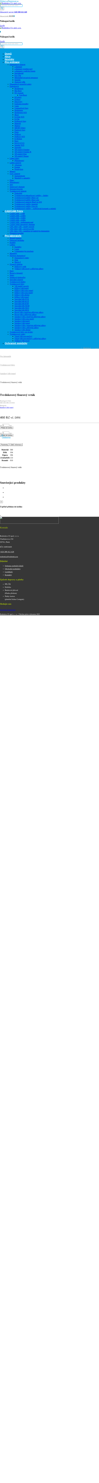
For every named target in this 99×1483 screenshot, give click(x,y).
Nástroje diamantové (17, 256)
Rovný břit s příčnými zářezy (25, 315)
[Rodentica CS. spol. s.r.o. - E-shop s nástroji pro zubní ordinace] (10, 3)
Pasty (12, 271)
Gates (16, 106)
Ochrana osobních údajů (14, 566)
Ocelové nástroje (16, 264)
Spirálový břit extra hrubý (24, 319)
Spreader (17, 147)
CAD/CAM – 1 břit (17, 214)
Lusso (16, 249)
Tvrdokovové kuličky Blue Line (26, 200)
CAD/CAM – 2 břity (18, 216)
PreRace (17, 134)
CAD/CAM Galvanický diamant (22, 224)
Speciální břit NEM (21, 306)
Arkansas (18, 165)
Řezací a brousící (16, 273)
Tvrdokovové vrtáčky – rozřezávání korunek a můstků (35, 209)
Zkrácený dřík (19, 82)
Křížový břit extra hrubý (23, 293)
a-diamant (18, 67)
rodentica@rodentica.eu (9, 557)
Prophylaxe (18, 169)
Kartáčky (17, 247)
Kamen (17, 167)
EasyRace (23, 95)
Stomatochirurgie (16, 189)
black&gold (18, 73)
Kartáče (13, 243)
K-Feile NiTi (19, 117)
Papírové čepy (19, 130)
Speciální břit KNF (21, 304)
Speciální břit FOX (21, 299)
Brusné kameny (16, 238)
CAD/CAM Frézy (14, 211)
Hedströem (18, 110)
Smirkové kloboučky (18, 277)
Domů (8, 53)
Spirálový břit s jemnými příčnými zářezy (30, 325)
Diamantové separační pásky (21, 84)
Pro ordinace (12, 62)
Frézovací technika (17, 240)
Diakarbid (18, 193)
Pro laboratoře (13, 235)
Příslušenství (19, 161)
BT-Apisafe (18, 93)
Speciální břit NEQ (21, 308)
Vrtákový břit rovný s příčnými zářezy (28, 269)
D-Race (17, 99)
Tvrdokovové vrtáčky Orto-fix (26, 206)
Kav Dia (17, 75)
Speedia (17, 80)
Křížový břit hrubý (21, 288)
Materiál (17, 123)
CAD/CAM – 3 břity (18, 218)
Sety (11, 185)
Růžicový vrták (20, 267)
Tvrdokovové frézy (17, 284)
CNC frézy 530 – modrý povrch (22, 227)
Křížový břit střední (21, 295)
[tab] (4, 444)
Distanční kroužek (17, 233)
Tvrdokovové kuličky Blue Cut (26, 198)
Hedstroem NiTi (20, 113)
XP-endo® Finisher (21, 150)
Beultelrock (18, 89)
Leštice (12, 245)
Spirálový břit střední (22, 330)
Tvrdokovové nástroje (18, 191)
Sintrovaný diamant (17, 187)
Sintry (12, 275)
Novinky (9, 59)
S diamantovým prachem (23, 251)
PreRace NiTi (19, 137)
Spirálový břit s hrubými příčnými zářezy (30, 317)
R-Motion (18, 139)
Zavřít (2, 26)
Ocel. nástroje (15, 174)
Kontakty (8, 575)
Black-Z (17, 262)
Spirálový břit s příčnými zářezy (26, 328)
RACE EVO (19, 143)
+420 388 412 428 (7, 552)
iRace (16, 115)
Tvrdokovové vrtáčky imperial (26, 204)
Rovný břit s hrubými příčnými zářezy (28, 312)
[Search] (2, 8)
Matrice (17, 126)
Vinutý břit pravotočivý (23, 336)
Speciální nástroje (16, 280)
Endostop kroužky (21, 104)
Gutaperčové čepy (21, 108)
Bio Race (18, 91)
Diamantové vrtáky (21, 258)
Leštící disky (14, 158)
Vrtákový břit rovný (22, 341)
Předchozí (87, 348)
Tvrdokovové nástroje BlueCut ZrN (28, 202)
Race (16, 141)
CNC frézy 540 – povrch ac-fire (22, 229)
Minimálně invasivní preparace (26, 78)
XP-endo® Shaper (21, 156)
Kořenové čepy (20, 121)
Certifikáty (9, 572)
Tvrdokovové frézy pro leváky (21, 332)
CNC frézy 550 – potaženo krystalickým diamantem (29, 231)
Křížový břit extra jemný (23, 291)
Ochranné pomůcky (16, 343)
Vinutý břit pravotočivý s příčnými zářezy (30, 339)
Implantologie (19, 176)
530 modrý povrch (21, 286)
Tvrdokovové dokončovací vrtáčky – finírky (31, 195)
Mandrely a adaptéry (22, 178)
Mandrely (13, 253)
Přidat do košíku (6, 428)
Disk (16, 260)
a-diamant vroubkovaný (23, 69)
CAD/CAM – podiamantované (21, 222)
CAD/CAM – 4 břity (18, 220)
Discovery (18, 102)
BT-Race (17, 97)
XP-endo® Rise (20, 154)
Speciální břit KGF (21, 301)
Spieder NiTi (19, 145)
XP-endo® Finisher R (22, 152)
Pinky (16, 132)
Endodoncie (14, 86)
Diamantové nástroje (17, 65)
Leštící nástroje (15, 163)
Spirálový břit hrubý (22, 321)
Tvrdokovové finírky (18, 282)
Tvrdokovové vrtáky (17, 334)
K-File (16, 119)
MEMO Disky (20, 128)
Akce (8, 56)
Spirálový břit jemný (22, 323)
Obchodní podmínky (13, 569)
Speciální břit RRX (21, 310)
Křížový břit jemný (21, 297)
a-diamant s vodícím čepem (24, 71)
